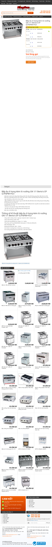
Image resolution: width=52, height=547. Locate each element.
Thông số (6, 186)
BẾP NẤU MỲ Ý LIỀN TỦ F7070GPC (7, 347)
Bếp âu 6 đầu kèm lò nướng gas (42, 305)
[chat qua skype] (48, 31)
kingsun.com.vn (34, 520)
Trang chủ (3, 1)
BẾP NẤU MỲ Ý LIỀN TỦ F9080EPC (40, 347)
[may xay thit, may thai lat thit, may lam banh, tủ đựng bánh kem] (26, 7)
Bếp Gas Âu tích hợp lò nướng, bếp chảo (42, 429)
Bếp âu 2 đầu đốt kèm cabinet (8, 285)
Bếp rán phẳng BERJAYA (23, 428)
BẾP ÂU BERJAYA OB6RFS (40, 449)
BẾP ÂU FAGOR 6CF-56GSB (24, 449)
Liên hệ (14, 3)
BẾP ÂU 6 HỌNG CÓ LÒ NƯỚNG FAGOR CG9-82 (25, 470)
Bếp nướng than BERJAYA (7, 428)
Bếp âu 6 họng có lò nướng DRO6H (24, 367)
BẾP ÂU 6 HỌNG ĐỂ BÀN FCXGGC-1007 (7, 326)
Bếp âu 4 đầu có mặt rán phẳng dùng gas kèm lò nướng (9, 388)
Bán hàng (48, 1)
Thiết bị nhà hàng (8, 16)
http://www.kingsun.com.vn (11, 534)
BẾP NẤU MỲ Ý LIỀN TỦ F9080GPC (7, 367)
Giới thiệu (31, 500)
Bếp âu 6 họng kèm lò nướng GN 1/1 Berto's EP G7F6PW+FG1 (16, 263)
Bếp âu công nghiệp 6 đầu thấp (25, 387)
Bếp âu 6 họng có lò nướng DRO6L (24, 347)
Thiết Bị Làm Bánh (17, 16)
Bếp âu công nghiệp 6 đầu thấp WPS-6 (42, 388)
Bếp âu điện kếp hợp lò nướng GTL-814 (42, 367)
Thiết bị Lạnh (35, 16)
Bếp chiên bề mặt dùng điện (41, 408)
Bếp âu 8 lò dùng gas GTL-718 (8, 449)
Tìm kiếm (30, 13)
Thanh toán (41, 1)
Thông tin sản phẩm (12, 1)
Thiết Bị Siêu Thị (26, 16)
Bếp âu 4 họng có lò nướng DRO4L (24, 306)
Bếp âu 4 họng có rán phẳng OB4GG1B (8, 470)
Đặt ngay (31, 62)
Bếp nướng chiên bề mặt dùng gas (9, 408)
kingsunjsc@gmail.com (7, 536)
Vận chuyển (9, 3)
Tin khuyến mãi (21, 1)
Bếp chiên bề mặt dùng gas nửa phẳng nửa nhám (25, 408)
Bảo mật (3, 3)
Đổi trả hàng (35, 1)
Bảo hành (28, 1)
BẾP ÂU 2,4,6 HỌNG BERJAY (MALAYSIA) (41, 285)
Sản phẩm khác (6, 268)
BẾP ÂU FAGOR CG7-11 (23, 490)
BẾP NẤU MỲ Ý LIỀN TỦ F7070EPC (23, 326)
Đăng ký (48, 522)
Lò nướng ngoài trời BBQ (24, 273)
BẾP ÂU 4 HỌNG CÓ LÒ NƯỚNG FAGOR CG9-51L (9, 490)
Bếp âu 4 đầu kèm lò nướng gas (9, 305)
